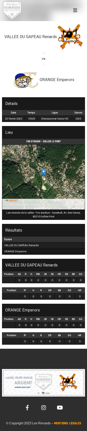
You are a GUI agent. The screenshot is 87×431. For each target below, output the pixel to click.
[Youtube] (59, 407)
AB (19, 274)
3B (52, 274)
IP (25, 290)
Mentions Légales (67, 423)
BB (73, 274)
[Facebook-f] (27, 407)
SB (66, 274)
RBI (38, 274)
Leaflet (13, 201)
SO (80, 274)
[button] (75, 10)
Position (9, 274)
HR (59, 274)
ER (49, 290)
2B (45, 274)
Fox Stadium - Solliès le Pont (43, 141)
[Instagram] (43, 407)
